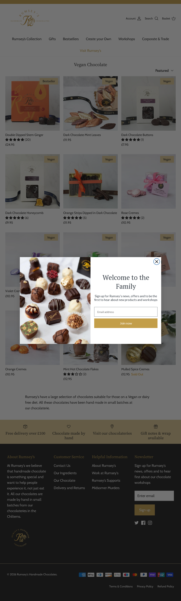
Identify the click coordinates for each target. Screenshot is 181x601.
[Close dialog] (157, 262)
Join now (126, 323)
